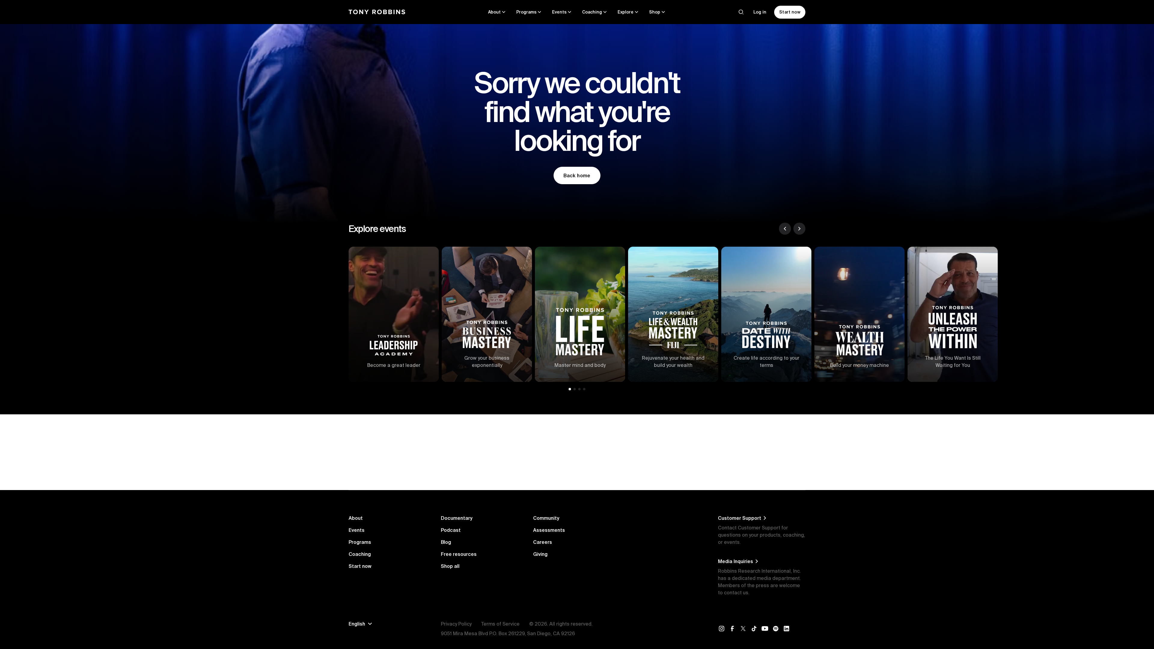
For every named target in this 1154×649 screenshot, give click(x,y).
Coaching (360, 554)
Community (546, 518)
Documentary (456, 518)
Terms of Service (500, 623)
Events (357, 530)
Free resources (459, 554)
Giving (540, 554)
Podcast (451, 530)
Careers (542, 542)
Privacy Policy (456, 623)
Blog (446, 542)
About (356, 518)
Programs (360, 542)
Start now (360, 566)
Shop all (450, 566)
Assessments (549, 530)
